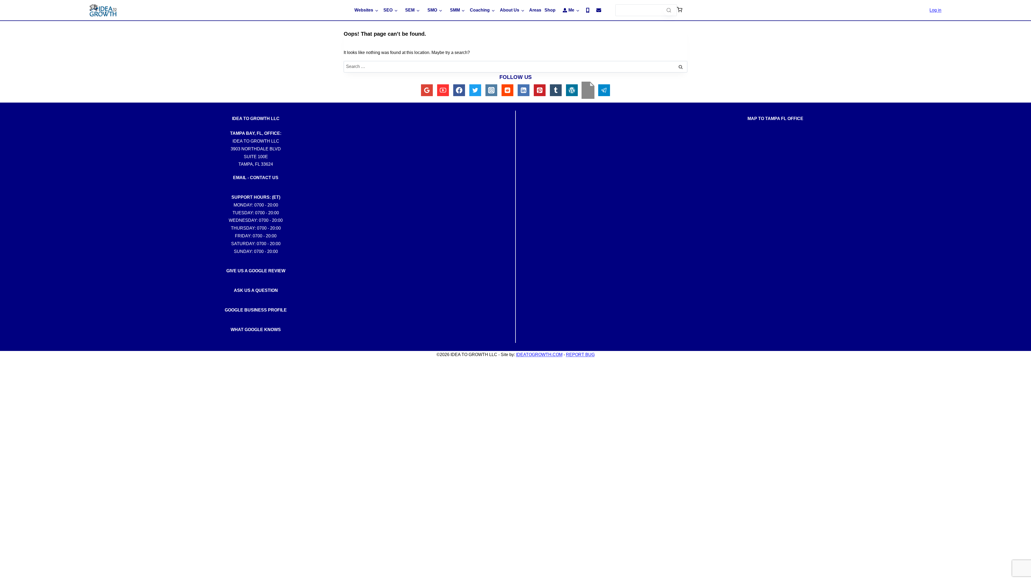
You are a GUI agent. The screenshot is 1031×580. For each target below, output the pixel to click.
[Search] (668, 10)
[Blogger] (588, 90)
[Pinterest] (539, 90)
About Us (509, 10)
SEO (388, 10)
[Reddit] (507, 90)
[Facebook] (459, 90)
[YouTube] (443, 90)
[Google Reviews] (426, 90)
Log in (935, 10)
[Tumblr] (555, 90)
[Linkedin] (523, 90)
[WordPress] (571, 90)
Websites (363, 10)
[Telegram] (604, 90)
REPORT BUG (580, 354)
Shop (550, 10)
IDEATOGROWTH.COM (539, 354)
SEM (410, 10)
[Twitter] (475, 90)
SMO (432, 10)
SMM (455, 10)
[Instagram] (491, 90)
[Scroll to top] (1023, 410)
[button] (679, 10)
